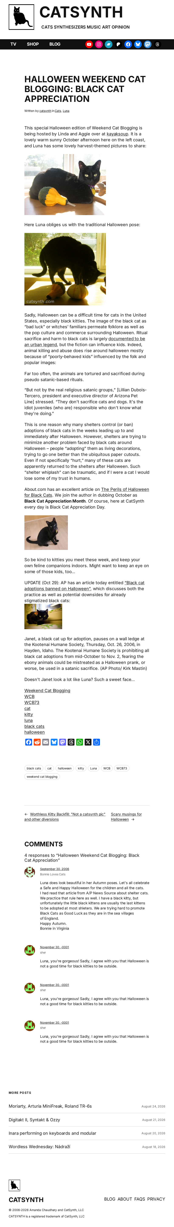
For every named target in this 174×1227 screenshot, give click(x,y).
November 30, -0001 (54, 947)
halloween (34, 732)
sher (43, 952)
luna (28, 720)
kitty (28, 714)
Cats (58, 111)
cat (27, 708)
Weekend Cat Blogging (47, 690)
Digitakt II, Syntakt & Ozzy (34, 1119)
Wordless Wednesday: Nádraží (39, 1146)
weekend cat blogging (42, 776)
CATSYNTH (81, 12)
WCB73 (31, 702)
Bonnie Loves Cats (52, 874)
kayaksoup (117, 133)
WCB (29, 696)
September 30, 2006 (54, 869)
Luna (66, 111)
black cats (34, 726)
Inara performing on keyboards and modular (52, 1133)
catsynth (45, 111)
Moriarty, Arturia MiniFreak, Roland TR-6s (50, 1106)
